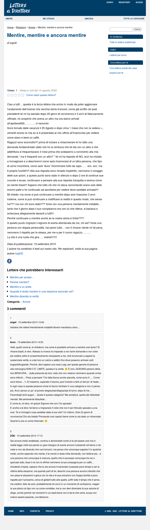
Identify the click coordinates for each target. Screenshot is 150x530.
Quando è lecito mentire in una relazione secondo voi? (42, 291)
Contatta (35, 511)
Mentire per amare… (22, 277)
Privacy (50, 511)
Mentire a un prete (20, 287)
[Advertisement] (29, 65)
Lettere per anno (118, 55)
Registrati (124, 2)
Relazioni (21, 27)
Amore (31, 27)
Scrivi (110, 2)
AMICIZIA (89, 18)
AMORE (9, 18)
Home (10, 27)
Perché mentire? (19, 282)
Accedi (139, 2)
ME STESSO (48, 18)
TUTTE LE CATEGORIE (133, 18)
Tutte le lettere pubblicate (123, 42)
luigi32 (19, 253)
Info (22, 511)
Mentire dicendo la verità (24, 296)
